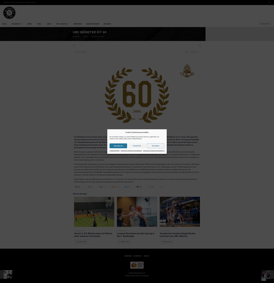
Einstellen (155, 146)
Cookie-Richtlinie (115, 150)
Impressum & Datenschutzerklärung (131, 150)
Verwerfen (137, 146)
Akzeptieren (118, 146)
